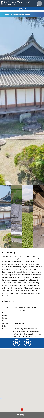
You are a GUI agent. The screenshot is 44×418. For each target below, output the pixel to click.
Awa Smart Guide (9, 4)
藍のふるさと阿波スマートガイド (17, 2)
